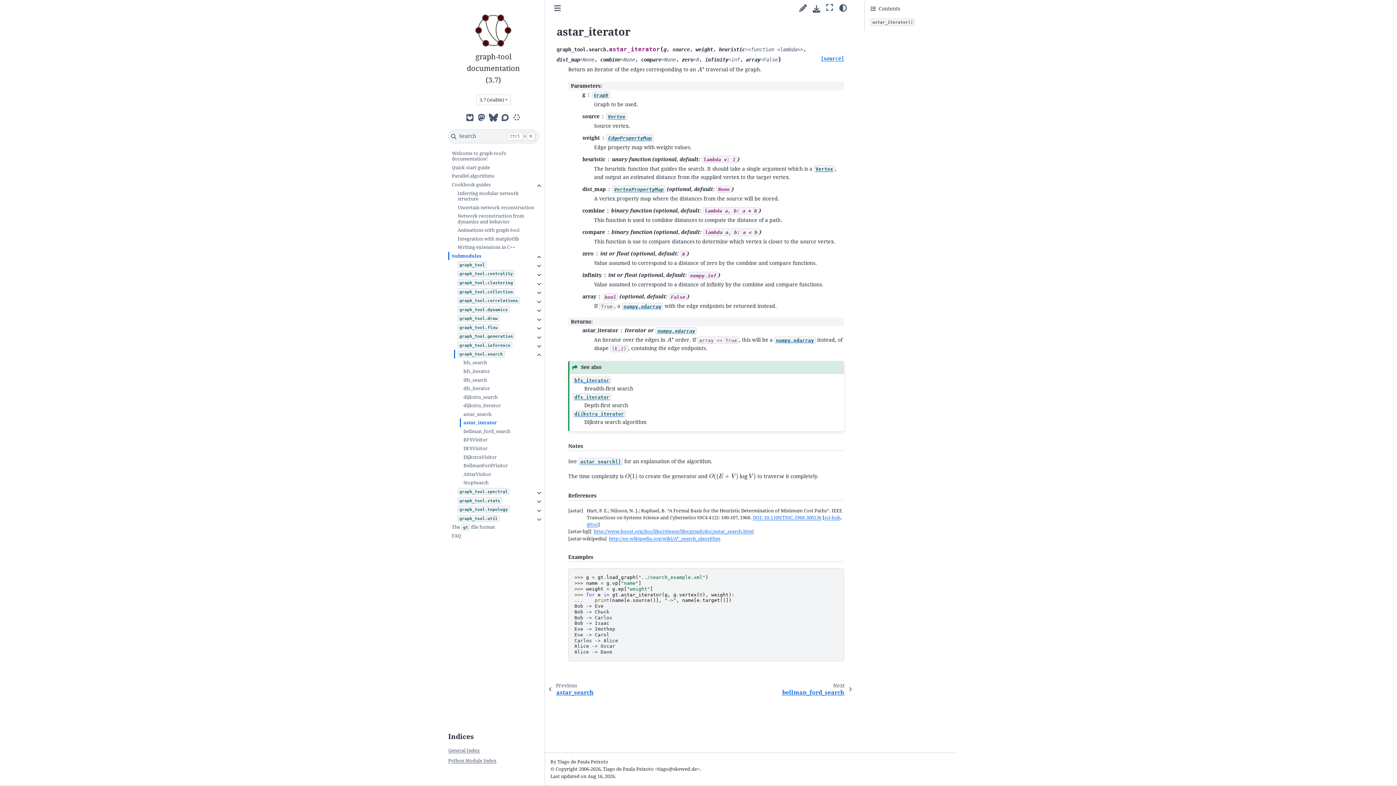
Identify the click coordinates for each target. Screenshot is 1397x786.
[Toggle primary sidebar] (557, 8)
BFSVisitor (475, 439)
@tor (592, 524)
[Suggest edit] (803, 8)
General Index (464, 750)
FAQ (456, 536)
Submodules (466, 256)
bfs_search (475, 362)
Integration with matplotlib (488, 239)
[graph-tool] (517, 117)
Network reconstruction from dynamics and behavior (491, 219)
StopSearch (476, 482)
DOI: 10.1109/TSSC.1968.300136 (787, 517)
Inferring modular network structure (488, 196)
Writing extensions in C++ (486, 247)
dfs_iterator (476, 388)
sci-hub (832, 517)
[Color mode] (843, 7)
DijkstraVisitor (480, 457)
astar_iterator (480, 422)
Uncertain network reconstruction (496, 207)
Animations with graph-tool (489, 230)
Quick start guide (471, 167)
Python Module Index (472, 760)
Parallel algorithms (473, 176)
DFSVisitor (475, 448)
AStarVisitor (477, 474)
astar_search (477, 414)
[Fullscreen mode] (829, 7)
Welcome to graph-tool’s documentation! (479, 156)
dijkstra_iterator (482, 405)
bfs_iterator (476, 371)
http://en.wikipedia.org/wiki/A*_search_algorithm (664, 538)
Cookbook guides (471, 184)
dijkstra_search (480, 397)
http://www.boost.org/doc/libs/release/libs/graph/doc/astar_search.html (674, 531)
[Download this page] (816, 9)
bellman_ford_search (486, 431)
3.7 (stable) (491, 100)
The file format (473, 527)
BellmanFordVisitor (485, 465)
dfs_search (475, 380)
